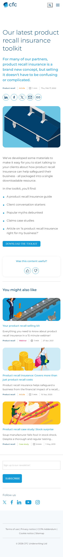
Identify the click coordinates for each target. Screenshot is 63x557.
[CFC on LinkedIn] (21, 502)
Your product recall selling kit (21, 325)
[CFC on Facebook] (14, 502)
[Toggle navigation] (57, 4)
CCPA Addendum (46, 529)
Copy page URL (38, 100)
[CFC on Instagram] (39, 502)
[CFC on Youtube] (30, 502)
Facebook (14, 100)
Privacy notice (28, 529)
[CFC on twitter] (7, 502)
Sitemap (39, 533)
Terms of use (12, 529)
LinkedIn (6, 100)
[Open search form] (50, 5)
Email (30, 100)
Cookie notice (26, 533)
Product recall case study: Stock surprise (28, 429)
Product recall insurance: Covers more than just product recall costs (30, 377)
